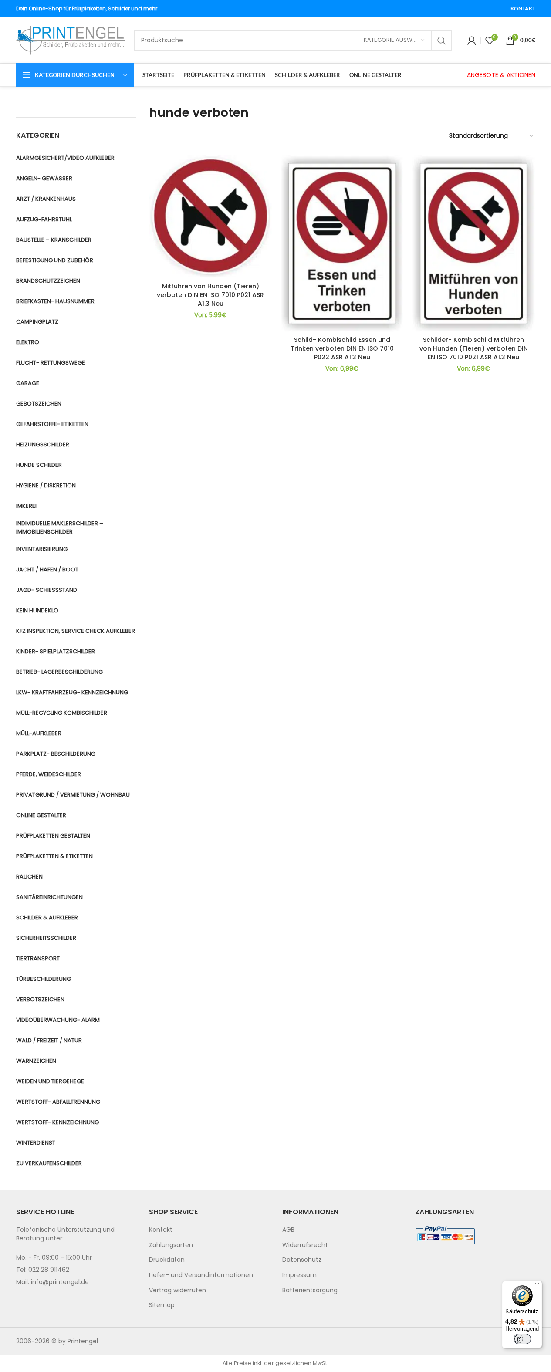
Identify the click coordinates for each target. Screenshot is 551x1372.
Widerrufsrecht (305, 1244)
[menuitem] (209, 1230)
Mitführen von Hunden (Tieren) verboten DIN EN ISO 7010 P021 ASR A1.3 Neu (210, 295)
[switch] (522, 1339)
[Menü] (537, 1286)
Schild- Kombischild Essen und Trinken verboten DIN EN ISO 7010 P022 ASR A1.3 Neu (342, 348)
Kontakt (160, 1229)
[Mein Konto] (471, 40)
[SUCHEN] (442, 40)
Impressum (299, 1275)
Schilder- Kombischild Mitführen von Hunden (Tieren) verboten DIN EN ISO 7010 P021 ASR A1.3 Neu (473, 348)
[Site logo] (70, 39)
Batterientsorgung (310, 1290)
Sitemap (162, 1305)
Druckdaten (167, 1259)
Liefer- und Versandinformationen (201, 1275)
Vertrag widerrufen (177, 1290)
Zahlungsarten (171, 1244)
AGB (288, 1229)
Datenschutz (301, 1259)
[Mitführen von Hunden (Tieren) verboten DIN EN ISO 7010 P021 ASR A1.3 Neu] (210, 216)
